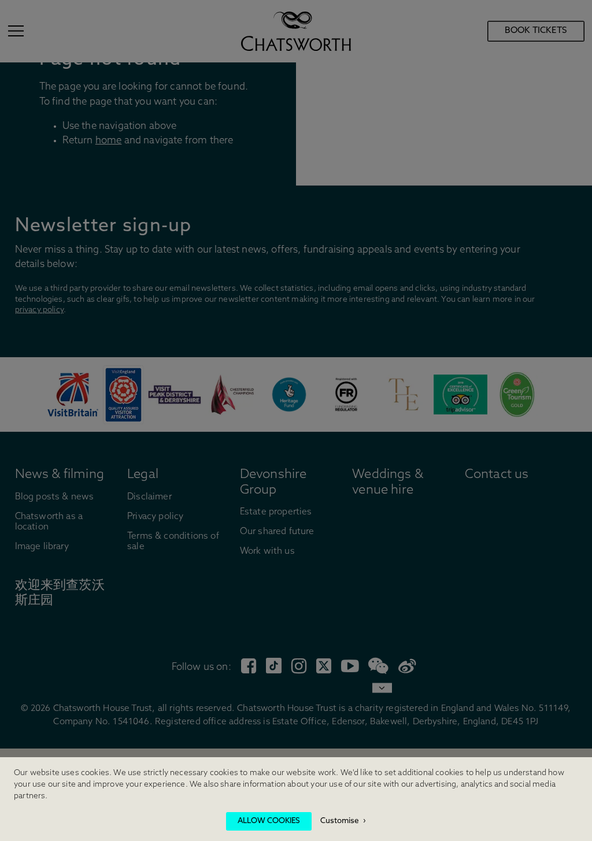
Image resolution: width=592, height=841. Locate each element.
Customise (339, 821)
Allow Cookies (269, 821)
